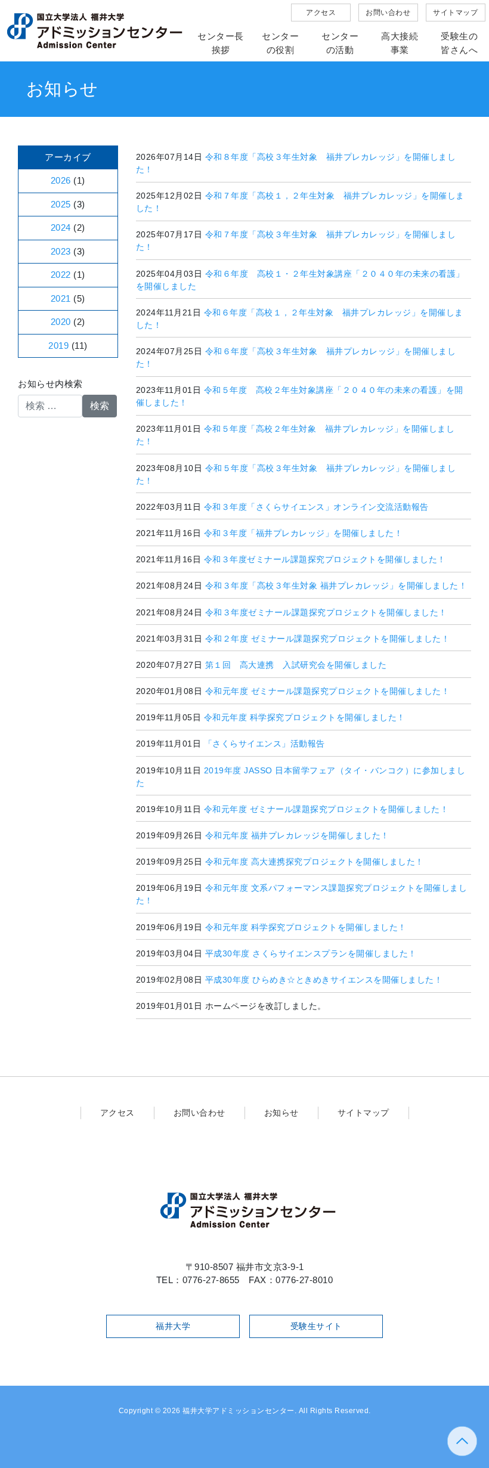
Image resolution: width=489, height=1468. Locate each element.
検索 (99, 406)
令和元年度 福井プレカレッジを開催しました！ (297, 835)
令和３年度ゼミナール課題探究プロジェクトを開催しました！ (325, 559)
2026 (61, 180)
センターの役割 (280, 43)
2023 (61, 251)
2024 (61, 227)
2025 (61, 204)
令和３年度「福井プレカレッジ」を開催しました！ (303, 533)
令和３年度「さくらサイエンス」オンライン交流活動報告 (316, 507)
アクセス (321, 12)
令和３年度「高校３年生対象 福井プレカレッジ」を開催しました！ (336, 585)
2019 (58, 345)
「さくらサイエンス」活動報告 (264, 743)
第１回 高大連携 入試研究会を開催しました (296, 665)
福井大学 (173, 1326)
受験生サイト (316, 1326)
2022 (61, 275)
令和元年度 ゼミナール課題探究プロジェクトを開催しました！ (327, 691)
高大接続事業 (399, 43)
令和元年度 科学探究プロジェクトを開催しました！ (305, 717)
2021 (61, 298)
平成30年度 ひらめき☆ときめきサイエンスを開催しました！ (324, 979)
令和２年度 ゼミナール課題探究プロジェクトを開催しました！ (327, 638)
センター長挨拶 (220, 43)
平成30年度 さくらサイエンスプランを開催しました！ (311, 953)
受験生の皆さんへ (459, 43)
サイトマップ (455, 12)
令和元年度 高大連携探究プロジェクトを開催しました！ (314, 861)
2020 (61, 322)
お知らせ (281, 1112)
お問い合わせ (388, 12)
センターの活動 (339, 43)
